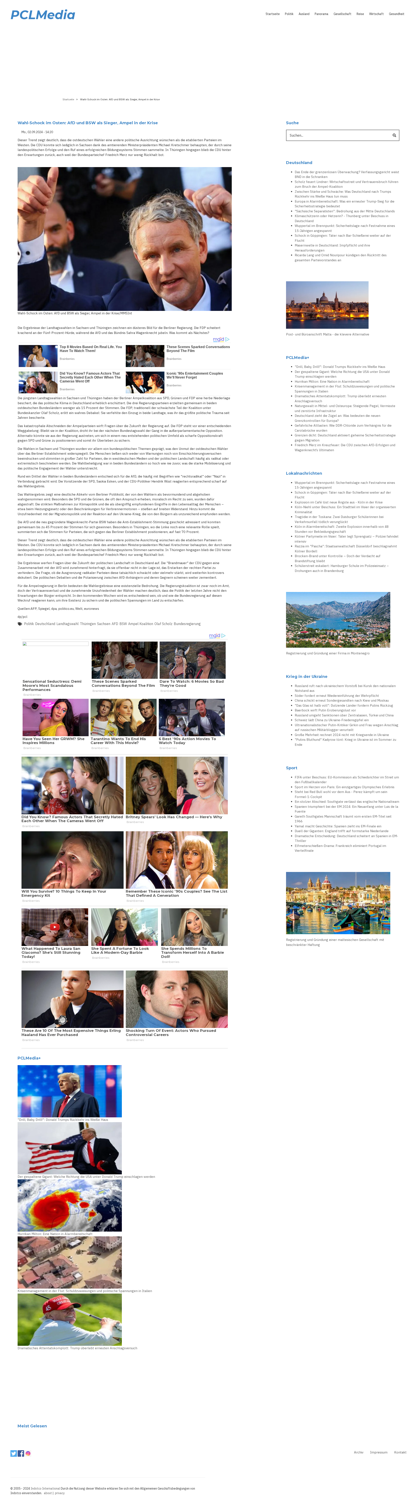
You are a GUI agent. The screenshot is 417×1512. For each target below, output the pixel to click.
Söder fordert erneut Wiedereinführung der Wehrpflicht (337, 696)
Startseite (273, 14)
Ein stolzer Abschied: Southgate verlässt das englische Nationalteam (347, 802)
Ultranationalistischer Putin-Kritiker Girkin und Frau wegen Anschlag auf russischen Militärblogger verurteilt (346, 727)
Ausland (304, 14)
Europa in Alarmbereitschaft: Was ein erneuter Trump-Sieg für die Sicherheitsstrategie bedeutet (344, 203)
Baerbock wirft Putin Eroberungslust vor (325, 710)
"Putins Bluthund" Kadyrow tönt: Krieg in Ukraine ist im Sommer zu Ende (345, 742)
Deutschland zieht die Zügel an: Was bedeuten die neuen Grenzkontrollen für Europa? (337, 418)
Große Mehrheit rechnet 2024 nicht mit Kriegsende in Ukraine (342, 735)
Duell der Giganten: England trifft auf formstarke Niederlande (342, 831)
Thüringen (88, 624)
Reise (360, 14)
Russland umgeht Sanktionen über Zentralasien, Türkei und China (344, 715)
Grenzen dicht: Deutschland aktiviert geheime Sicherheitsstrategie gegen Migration (345, 437)
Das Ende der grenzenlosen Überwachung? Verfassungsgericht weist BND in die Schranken (347, 174)
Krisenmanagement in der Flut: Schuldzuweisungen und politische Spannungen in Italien (85, 1291)
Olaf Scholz (163, 624)
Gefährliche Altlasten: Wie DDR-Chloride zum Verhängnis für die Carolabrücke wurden (343, 427)
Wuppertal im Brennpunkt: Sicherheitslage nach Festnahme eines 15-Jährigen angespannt (345, 228)
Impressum (378, 1452)
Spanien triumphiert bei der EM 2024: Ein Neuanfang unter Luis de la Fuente (346, 809)
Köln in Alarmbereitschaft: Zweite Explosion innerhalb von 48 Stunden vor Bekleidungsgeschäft (342, 529)
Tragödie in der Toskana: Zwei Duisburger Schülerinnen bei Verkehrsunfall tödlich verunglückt (339, 519)
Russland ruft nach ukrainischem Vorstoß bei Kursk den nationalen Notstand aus (345, 688)
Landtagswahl (67, 624)
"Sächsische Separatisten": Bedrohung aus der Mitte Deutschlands (345, 211)
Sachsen (103, 624)
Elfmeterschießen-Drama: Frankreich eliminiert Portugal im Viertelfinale (340, 848)
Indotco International (45, 1488)
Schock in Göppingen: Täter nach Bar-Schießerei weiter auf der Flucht (343, 238)
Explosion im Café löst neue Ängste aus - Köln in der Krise (339, 502)
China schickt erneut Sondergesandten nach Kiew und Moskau (342, 700)
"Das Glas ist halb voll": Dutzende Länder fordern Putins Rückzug (344, 705)
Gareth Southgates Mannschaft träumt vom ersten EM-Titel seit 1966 (343, 818)
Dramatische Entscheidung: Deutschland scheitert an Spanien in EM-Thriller (346, 838)
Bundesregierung (187, 624)
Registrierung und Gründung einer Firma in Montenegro (328, 653)
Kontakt (400, 1452)
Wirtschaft (376, 14)
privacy (60, 1493)
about (48, 1493)
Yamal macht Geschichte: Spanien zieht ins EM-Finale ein (338, 826)
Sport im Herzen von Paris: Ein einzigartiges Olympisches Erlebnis (344, 787)
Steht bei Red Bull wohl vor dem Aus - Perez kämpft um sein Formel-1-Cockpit (341, 794)
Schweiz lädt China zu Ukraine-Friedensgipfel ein (332, 720)
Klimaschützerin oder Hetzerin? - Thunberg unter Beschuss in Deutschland (341, 218)
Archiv (358, 1452)
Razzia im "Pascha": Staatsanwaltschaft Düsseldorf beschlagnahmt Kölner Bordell (346, 548)
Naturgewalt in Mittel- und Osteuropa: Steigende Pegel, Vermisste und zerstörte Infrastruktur (345, 408)
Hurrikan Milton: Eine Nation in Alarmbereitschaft (55, 1234)
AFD (115, 624)
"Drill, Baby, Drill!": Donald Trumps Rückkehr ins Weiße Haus (63, 1120)
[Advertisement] (208, 58)
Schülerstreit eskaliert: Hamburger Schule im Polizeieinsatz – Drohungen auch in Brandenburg (342, 568)
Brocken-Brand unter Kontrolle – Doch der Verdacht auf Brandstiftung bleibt (338, 558)
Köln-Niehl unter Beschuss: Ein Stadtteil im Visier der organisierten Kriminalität (345, 509)
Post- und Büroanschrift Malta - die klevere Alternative (327, 334)
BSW (123, 624)
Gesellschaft (342, 14)
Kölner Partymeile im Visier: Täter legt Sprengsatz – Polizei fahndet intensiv (347, 538)
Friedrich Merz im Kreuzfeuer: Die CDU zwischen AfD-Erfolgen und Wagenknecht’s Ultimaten (345, 447)
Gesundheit (396, 14)
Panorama (321, 14)
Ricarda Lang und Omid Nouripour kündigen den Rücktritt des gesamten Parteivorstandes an (341, 257)
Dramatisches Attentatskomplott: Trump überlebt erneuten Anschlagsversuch (77, 1348)
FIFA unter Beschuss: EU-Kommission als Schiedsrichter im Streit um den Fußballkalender (347, 779)
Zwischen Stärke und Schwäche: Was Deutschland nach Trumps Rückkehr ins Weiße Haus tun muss (343, 194)
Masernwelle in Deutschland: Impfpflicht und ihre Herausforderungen (332, 247)
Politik (289, 14)
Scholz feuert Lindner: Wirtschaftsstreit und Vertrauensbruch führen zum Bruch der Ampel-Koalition (346, 184)
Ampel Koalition (140, 624)
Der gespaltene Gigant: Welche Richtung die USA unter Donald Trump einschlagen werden (86, 1177)
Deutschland (45, 624)
